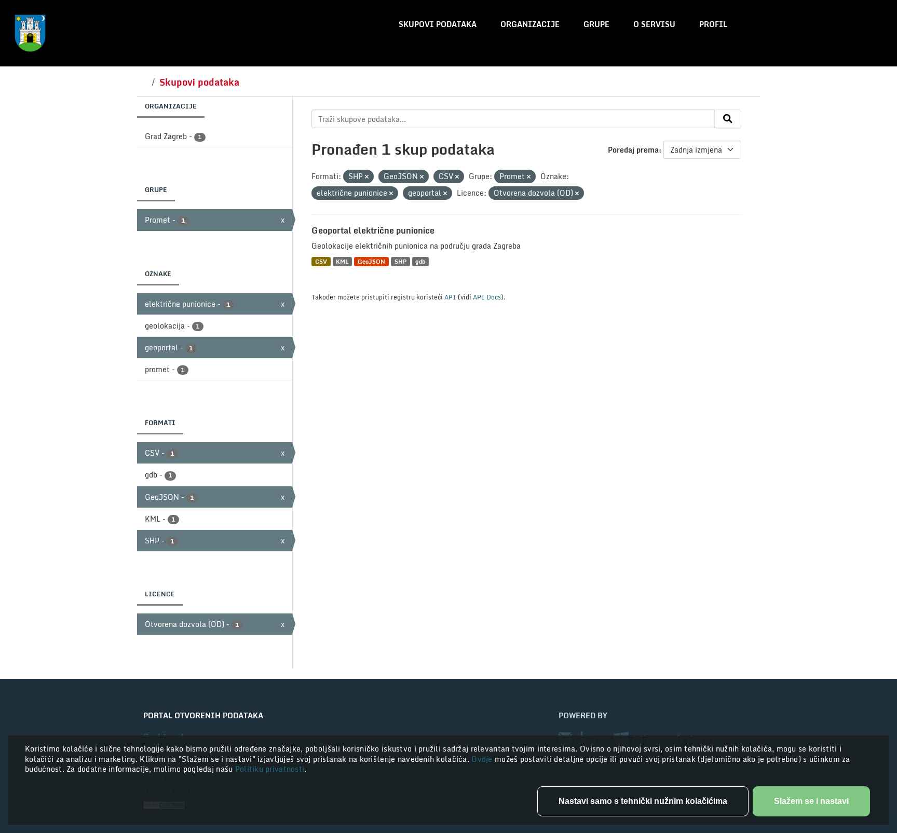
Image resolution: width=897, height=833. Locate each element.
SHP (400, 261)
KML (342, 261)
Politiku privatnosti (270, 769)
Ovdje (483, 759)
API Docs (487, 297)
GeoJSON (371, 261)
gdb (420, 261)
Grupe (596, 24)
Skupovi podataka (438, 24)
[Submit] (727, 119)
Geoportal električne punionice (372, 230)
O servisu (654, 24)
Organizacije (530, 24)
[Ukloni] (367, 177)
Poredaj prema (633, 150)
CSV (321, 261)
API (450, 297)
